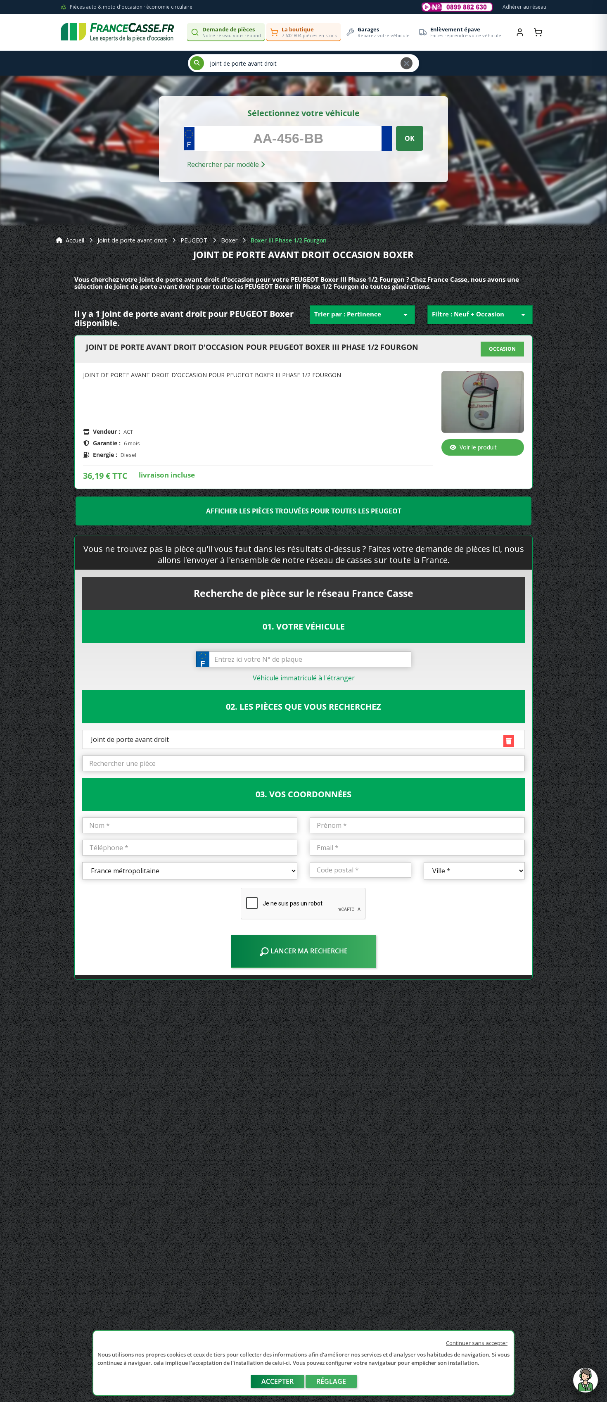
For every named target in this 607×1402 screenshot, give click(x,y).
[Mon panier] (538, 32)
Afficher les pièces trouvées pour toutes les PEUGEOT (303, 511)
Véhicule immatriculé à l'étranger (304, 677)
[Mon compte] (520, 32)
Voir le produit (478, 447)
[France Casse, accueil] (117, 32)
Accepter (277, 1381)
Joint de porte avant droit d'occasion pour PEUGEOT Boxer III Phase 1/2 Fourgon (252, 347)
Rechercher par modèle (224, 164)
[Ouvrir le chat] (585, 1384)
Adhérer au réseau (524, 6)
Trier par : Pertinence (362, 315)
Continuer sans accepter (476, 1343)
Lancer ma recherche (308, 950)
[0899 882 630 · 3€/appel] (457, 7)
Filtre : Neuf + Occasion (480, 315)
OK (410, 138)
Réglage (331, 1381)
